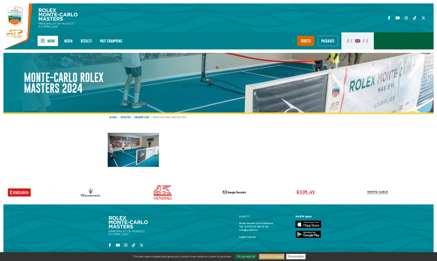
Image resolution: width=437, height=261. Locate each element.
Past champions (111, 41)
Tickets (306, 41)
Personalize (296, 256)
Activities (126, 117)
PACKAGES (327, 41)
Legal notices (247, 236)
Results (86, 41)
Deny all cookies (272, 256)
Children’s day (141, 117)
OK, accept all (246, 256)
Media (68, 41)
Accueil (113, 117)
